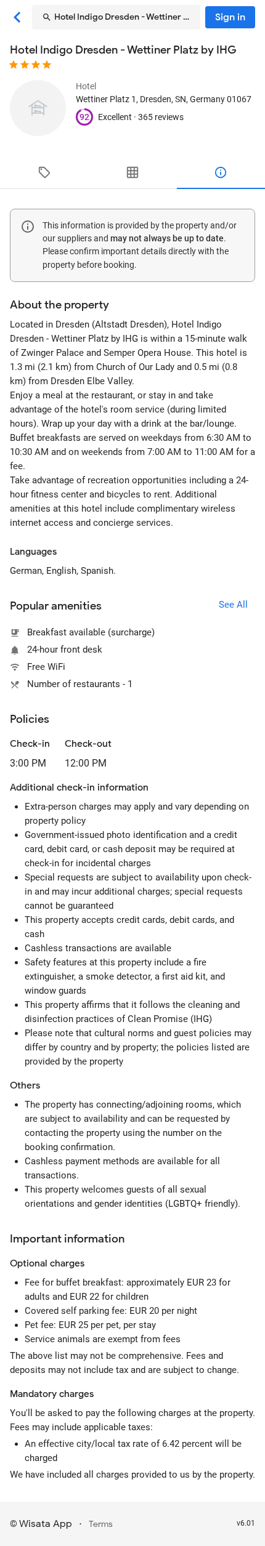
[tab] (44, 172)
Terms (101, 1524)
